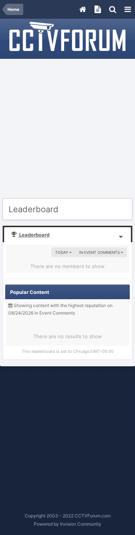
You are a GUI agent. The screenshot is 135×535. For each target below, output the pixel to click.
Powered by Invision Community (67, 524)
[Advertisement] (67, 128)
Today (62, 252)
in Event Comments (100, 252)
